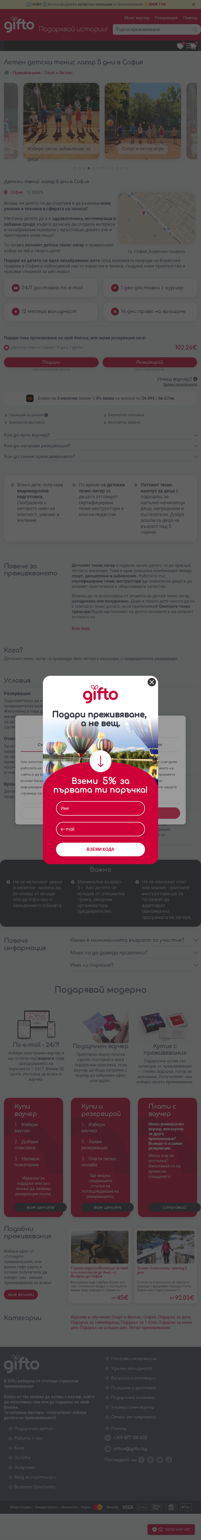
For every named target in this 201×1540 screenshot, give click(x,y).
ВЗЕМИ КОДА (100, 849)
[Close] (152, 682)
